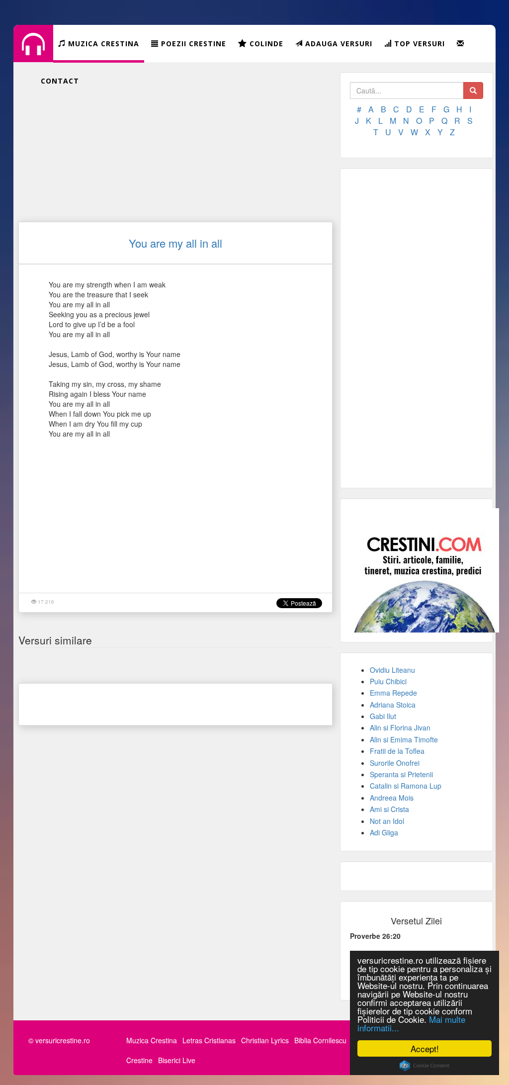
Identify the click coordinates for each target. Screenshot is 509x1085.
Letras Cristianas (209, 1040)
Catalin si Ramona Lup (405, 786)
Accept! (425, 1048)
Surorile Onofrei (395, 763)
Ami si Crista (389, 809)
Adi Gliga (384, 832)
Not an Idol (387, 821)
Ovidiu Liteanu (392, 670)
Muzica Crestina (151, 1040)
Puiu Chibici (388, 681)
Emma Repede (393, 693)
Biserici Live (176, 1060)
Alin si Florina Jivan (400, 727)
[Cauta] (473, 90)
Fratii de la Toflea (397, 751)
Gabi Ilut (383, 716)
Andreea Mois (392, 798)
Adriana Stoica (393, 705)
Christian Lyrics (265, 1040)
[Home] (33, 52)
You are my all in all (175, 243)
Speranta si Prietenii (401, 774)
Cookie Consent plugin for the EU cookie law (424, 1065)
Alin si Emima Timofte (404, 739)
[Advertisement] (175, 141)
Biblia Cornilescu (320, 1040)
